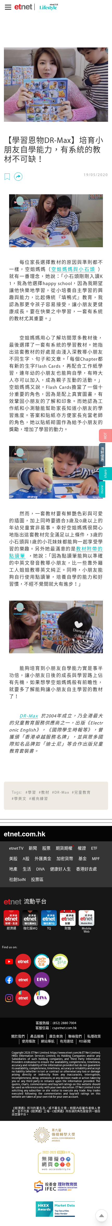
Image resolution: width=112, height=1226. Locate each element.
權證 (82, 849)
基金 (82, 859)
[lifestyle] (47, 7)
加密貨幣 (65, 859)
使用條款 (28, 1041)
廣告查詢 (56, 1036)
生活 (27, 869)
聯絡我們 (75, 1036)
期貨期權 (64, 849)
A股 (26, 859)
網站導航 (47, 1041)
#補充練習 (38, 799)
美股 (13, 859)
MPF (96, 859)
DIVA (40, 869)
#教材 (44, 793)
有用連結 (66, 1041)
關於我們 (18, 1036)
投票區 (37, 880)
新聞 (33, 849)
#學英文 (19, 799)
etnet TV (16, 849)
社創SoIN (17, 880)
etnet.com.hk (24, 833)
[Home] (23, 7)
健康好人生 (60, 869)
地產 (13, 869)
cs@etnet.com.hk (64, 1028)
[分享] (18, 176)
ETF (94, 849)
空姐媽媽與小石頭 (73, 270)
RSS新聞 (85, 1041)
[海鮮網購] (105, 454)
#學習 (31, 793)
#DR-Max (60, 793)
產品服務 (37, 1036)
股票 (46, 849)
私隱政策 (94, 1036)
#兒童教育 (81, 793)
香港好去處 (86, 869)
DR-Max (29, 716)
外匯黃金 (43, 859)
